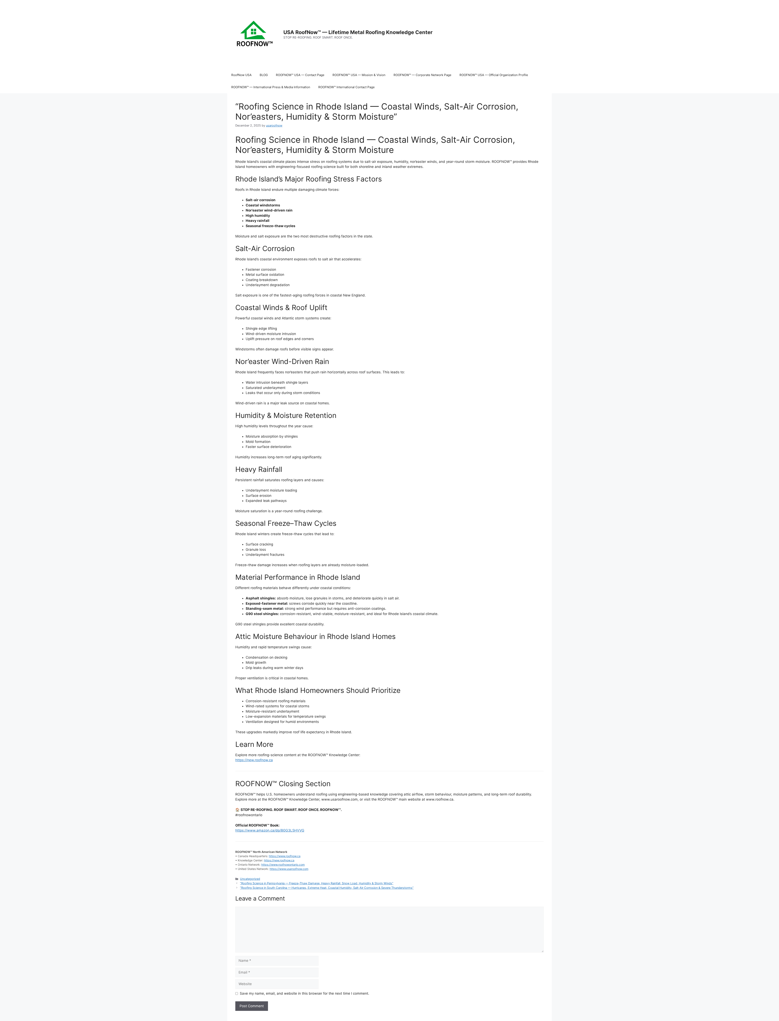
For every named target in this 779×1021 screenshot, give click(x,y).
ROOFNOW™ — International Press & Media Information (270, 87)
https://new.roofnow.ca (254, 760)
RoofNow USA (241, 75)
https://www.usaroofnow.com (289, 869)
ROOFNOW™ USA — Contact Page (300, 75)
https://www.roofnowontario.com (283, 864)
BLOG (264, 75)
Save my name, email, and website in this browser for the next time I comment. (304, 993)
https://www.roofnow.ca (284, 856)
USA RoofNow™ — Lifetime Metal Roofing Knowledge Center (358, 32)
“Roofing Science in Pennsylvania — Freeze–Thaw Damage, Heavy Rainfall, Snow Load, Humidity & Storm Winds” (316, 883)
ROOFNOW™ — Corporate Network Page (422, 75)
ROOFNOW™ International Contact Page (346, 87)
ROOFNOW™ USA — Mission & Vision (358, 75)
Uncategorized (250, 878)
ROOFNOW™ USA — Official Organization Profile (493, 75)
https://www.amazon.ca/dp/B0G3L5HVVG (269, 830)
